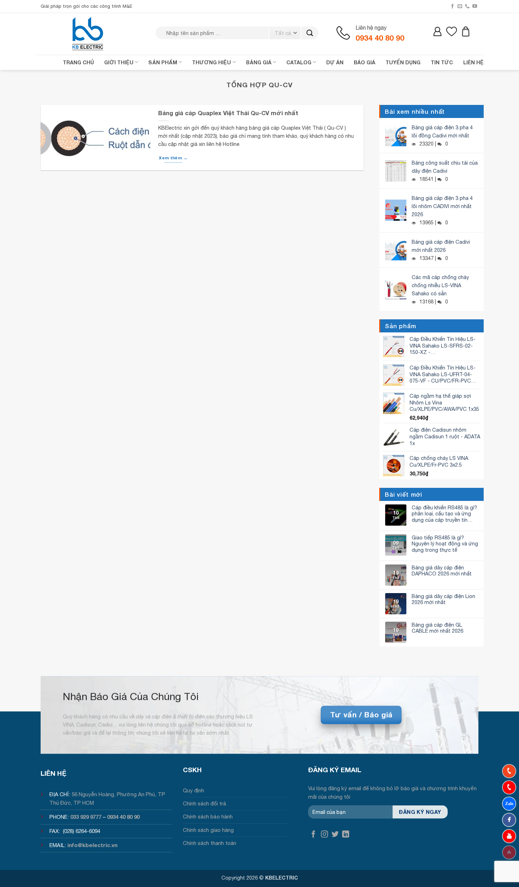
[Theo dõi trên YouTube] (474, 6)
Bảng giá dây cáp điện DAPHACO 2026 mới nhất (442, 570)
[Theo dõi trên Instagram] (324, 834)
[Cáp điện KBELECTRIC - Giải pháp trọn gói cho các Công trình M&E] (88, 33)
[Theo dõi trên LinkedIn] (345, 834)
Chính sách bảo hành (208, 817)
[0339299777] (509, 787)
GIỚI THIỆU (118, 62)
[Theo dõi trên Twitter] (335, 834)
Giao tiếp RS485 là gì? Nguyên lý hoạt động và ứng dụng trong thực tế (445, 543)
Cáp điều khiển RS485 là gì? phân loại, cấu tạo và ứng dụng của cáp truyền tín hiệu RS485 (444, 513)
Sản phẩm (162, 62)
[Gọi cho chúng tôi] (467, 6)
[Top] (509, 852)
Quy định (193, 790)
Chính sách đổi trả (204, 803)
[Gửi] (310, 33)
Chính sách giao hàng (208, 830)
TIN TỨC (442, 62)
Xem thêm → (173, 157)
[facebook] (509, 820)
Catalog (298, 62)
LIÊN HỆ (473, 62)
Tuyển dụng (403, 62)
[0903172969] (509, 803)
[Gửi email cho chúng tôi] (460, 6)
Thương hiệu (211, 62)
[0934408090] (509, 771)
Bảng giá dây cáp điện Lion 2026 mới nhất (443, 599)
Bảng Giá (259, 62)
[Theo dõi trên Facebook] (452, 6)
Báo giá (364, 62)
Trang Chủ (78, 62)
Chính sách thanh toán (209, 843)
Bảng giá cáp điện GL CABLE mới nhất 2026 (437, 628)
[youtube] (509, 836)
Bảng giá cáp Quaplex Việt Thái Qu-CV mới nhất (228, 113)
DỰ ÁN (335, 62)
